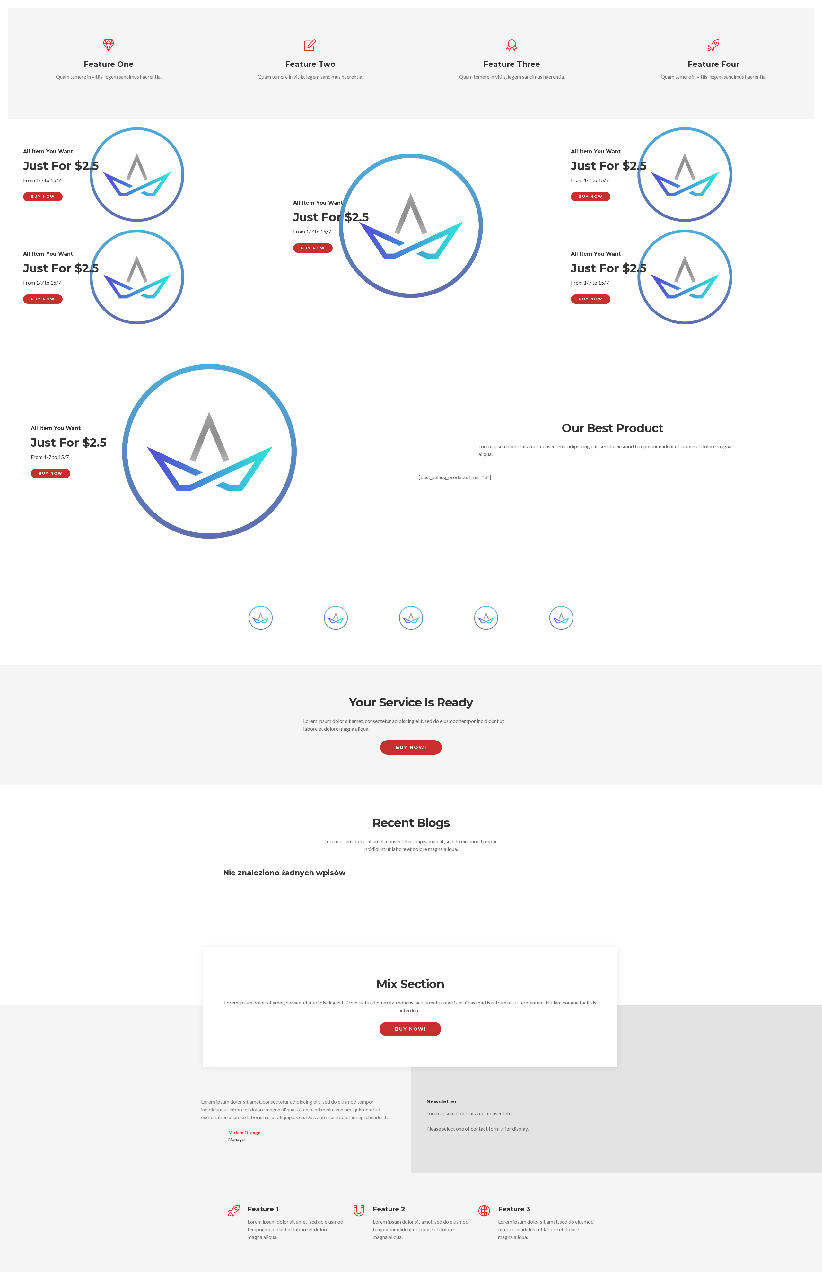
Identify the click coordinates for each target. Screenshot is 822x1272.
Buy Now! (411, 747)
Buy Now (43, 196)
